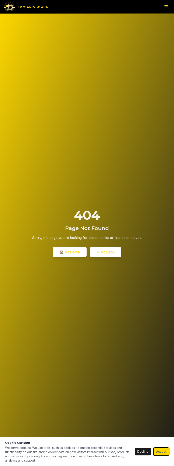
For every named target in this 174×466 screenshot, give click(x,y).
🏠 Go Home (70, 252)
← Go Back (105, 252)
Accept (161, 451)
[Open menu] (166, 7)
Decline (143, 451)
